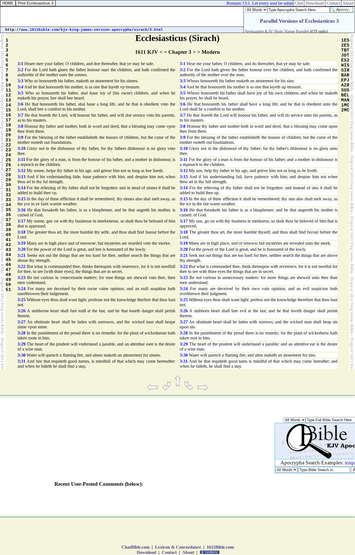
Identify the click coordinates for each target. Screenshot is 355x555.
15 (8, 110)
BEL (345, 95)
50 (8, 284)
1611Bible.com (220, 547)
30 (8, 185)
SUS (345, 90)
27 (8, 170)
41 (8, 239)
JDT (345, 55)
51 (8, 289)
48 (8, 274)
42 (8, 244)
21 (8, 140)
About (348, 3)
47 (8, 269)
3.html (156, 30)
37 (8, 220)
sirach (140, 30)
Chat (298, 3)
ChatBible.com (135, 547)
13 (8, 100)
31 (8, 190)
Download (314, 3)
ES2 (345, 60)
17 (8, 120)
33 (8, 200)
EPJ (345, 80)
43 (8, 249)
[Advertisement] (122, 16)
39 (8, 229)
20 (8, 135)
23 (8, 150)
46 (8, 264)
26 (8, 165)
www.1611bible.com (40, 30)
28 (8, 175)
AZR (345, 85)
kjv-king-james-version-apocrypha (96, 30)
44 (8, 254)
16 (8, 115)
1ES (345, 40)
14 (8, 105)
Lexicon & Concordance (178, 547)
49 (8, 279)
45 (8, 259)
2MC (345, 110)
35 (8, 210)
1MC (345, 105)
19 (8, 130)
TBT (345, 50)
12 (8, 95)
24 (8, 155)
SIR (345, 70)
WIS (345, 65)
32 (8, 195)
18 (8, 125)
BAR (345, 75)
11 (8, 90)
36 (8, 215)
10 (8, 85)
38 (8, 224)
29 (8, 180)
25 (8, 160)
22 (8, 145)
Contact (333, 3)
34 (8, 205)
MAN (345, 100)
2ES (345, 45)
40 (8, 234)
